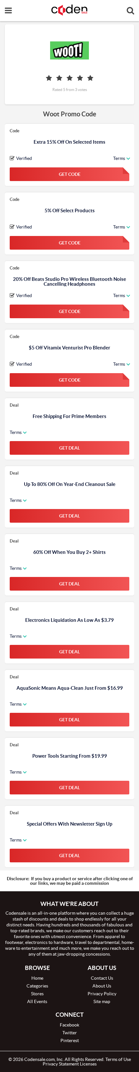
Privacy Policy (102, 993)
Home (37, 978)
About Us (101, 986)
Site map (101, 1001)
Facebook (69, 1025)
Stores (37, 993)
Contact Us (102, 978)
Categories (37, 986)
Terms (119, 158)
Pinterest (69, 1040)
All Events (37, 1001)
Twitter (69, 1032)
